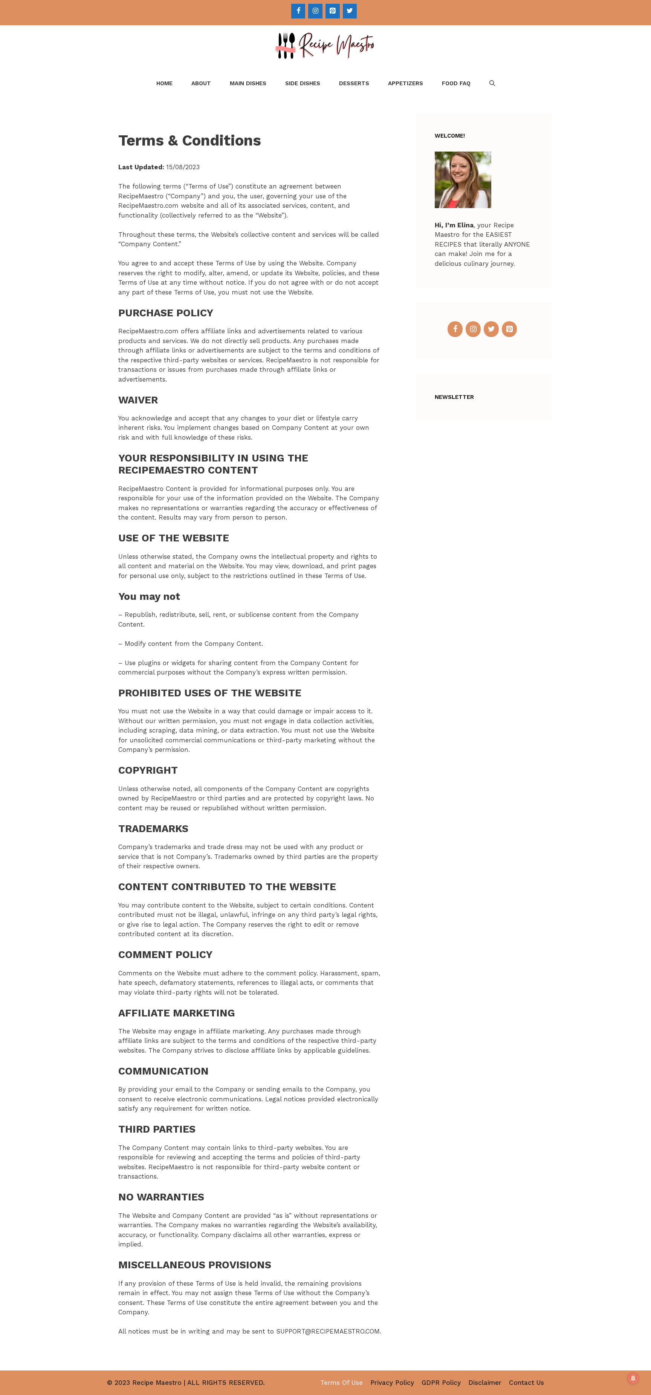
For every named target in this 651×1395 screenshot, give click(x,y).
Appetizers (405, 83)
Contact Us (526, 1382)
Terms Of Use (341, 1382)
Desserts (354, 83)
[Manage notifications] (633, 1378)
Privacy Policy (392, 1382)
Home (164, 83)
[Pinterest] (333, 11)
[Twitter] (350, 11)
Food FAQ (456, 83)
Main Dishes (248, 83)
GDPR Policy (441, 1382)
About (201, 83)
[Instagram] (315, 11)
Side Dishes (302, 83)
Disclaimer (484, 1382)
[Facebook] (298, 11)
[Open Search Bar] (492, 83)
